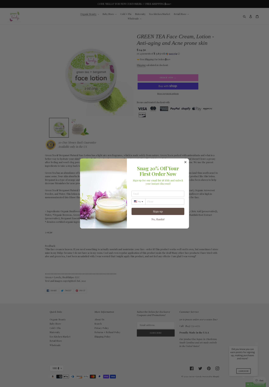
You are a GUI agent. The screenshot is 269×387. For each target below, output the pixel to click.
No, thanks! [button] (157, 219)
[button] (185, 162)
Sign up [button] (158, 211)
